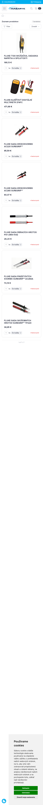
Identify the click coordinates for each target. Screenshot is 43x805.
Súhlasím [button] (25, 788)
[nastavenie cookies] (4, 801)
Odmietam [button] (26, 793)
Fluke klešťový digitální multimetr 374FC (18, 101)
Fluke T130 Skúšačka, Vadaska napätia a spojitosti (21, 57)
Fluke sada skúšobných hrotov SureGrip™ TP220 (17, 321)
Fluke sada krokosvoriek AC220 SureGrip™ (18, 145)
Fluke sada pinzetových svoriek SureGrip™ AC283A (18, 277)
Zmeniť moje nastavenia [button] (26, 797)
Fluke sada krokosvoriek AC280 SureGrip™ (18, 189)
